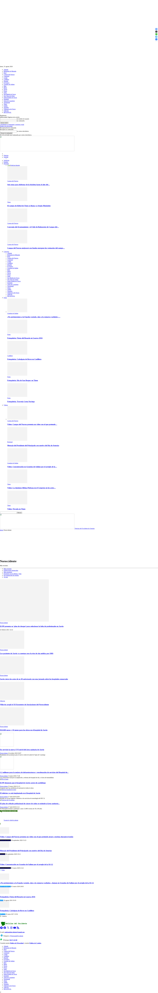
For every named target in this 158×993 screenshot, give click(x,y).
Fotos (5, 297)
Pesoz (5, 91)
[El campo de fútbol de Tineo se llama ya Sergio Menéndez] (17, 200)
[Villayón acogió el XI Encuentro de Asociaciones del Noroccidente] (12, 699)
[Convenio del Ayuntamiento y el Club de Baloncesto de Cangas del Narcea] (17, 221)
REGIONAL (7, 112)
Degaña (6, 81)
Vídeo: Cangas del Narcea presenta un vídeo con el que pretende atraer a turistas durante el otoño (36, 837)
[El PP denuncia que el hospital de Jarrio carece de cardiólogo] (4, 779)
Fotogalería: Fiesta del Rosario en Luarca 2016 (25, 338)
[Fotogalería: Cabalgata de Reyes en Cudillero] (17, 354)
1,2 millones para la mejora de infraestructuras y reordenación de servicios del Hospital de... (34, 772)
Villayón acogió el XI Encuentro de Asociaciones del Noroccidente (24, 705)
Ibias (5, 86)
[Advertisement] (79, 545)
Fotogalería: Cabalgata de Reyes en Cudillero (24, 359)
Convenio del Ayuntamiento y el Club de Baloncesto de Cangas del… (33, 227)
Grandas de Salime (9, 84)
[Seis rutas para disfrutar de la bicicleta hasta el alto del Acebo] (17, 179)
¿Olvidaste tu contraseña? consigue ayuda (12, 124)
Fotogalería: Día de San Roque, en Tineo (22, 380)
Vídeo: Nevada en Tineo (16, 509)
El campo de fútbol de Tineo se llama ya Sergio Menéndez (29, 206)
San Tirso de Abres (9, 96)
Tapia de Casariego (9, 101)
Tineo (5, 104)
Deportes (6, 163)
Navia (5, 89)
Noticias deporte (15, 165)
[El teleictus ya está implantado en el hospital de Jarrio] (8, 789)
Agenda (6, 157)
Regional (10, 442)
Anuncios (6, 160)
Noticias (6, 155)
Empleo (6, 162)
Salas (5, 92)
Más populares (8, 572)
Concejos (6, 251)
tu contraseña (21, 121)
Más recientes (8, 569)
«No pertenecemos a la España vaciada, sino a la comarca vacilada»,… (33, 317)
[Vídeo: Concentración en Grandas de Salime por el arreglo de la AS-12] (17, 461)
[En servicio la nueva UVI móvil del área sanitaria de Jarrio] (7, 746)
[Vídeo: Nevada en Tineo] (17, 504)
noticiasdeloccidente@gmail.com (15, 932)
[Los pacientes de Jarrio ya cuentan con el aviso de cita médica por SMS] (12, 648)
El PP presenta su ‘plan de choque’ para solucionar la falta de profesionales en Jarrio (32, 626)
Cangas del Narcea (9, 74)
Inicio (1, 530)
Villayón (6, 111)
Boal (5, 73)
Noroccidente (4, 623)
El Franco (6, 83)
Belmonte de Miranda (10, 71)
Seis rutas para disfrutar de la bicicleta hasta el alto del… (28, 185)
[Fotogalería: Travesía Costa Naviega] (17, 396)
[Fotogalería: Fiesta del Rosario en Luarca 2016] (17, 333)
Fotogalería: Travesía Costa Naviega (21, 401)
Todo (8, 165)
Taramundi (7, 102)
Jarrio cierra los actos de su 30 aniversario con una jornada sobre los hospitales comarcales (34, 679)
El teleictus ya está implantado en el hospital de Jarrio (20, 793)
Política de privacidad (6, 126)
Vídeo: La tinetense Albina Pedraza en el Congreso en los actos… (31, 488)
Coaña (5, 78)
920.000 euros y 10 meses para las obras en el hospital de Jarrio (23, 730)
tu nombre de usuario (23, 119)
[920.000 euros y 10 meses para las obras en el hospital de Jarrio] (12, 725)
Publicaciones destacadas (11, 570)
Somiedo (6, 99)
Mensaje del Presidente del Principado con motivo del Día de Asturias (33, 445)
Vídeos (6, 405)
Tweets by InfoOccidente (11, 820)
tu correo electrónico (23, 131)
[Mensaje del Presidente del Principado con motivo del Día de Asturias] (17, 440)
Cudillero (6, 79)
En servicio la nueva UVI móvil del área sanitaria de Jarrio (22, 750)
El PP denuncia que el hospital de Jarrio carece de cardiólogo (23, 783)
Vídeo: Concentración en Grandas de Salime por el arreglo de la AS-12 (26, 864)
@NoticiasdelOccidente (16, 936)
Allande (6, 69)
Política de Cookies (35, 943)
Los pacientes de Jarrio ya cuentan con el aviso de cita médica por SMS (26, 653)
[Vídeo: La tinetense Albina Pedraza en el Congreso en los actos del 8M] (17, 482)
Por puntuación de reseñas (11, 575)
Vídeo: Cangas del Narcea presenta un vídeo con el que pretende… (32, 424)
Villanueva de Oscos (10, 109)
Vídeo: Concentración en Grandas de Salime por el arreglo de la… (32, 467)
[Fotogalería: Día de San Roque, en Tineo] (17, 375)
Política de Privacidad (16, 943)
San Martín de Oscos (10, 94)
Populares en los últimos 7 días (12, 574)
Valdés (5, 106)
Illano (5, 87)
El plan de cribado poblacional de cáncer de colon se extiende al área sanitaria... (30, 804)
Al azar (6, 577)
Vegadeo (6, 107)
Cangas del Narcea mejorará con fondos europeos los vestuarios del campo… (36, 248)
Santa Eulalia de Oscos (10, 97)
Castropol (6, 76)
